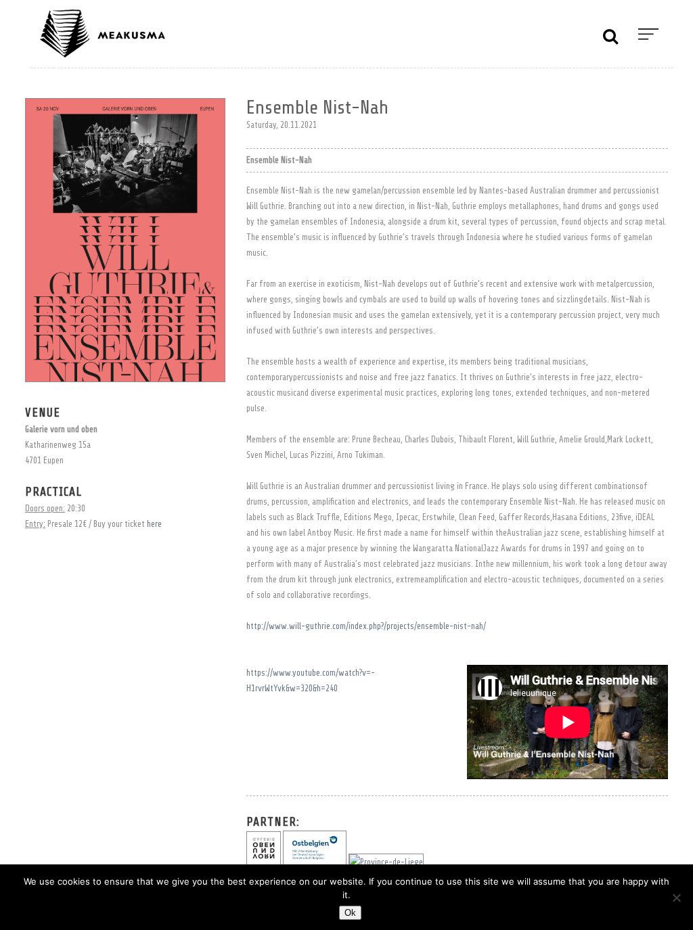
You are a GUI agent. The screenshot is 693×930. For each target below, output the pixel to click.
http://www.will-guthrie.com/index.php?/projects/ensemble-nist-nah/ (366, 626)
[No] (676, 897)
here (154, 524)
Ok (350, 913)
